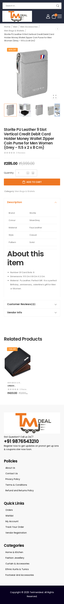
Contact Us (11, 473)
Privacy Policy (12, 479)
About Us (10, 467)
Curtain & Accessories (17, 563)
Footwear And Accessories (19, 575)
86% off (12, 49)
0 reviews (20, 153)
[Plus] (33, 173)
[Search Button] (57, 6)
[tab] (32, 202)
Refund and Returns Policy (19, 490)
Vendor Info (14, 312)
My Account (11, 521)
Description (14, 202)
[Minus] (28, 173)
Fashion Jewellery (14, 557)
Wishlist (9, 515)
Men (15, 26)
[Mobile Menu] (59, 16)
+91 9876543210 (21, 441)
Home (7, 26)
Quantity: (9, 172)
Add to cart (34, 182)
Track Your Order (14, 527)
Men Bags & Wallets (14, 30)
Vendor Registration (16, 532)
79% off (12, 349)
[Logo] (17, 16)
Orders (9, 510)
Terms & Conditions (16, 484)
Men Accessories (29, 26)
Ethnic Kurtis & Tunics (17, 569)
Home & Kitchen (14, 552)
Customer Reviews (21, 304)
